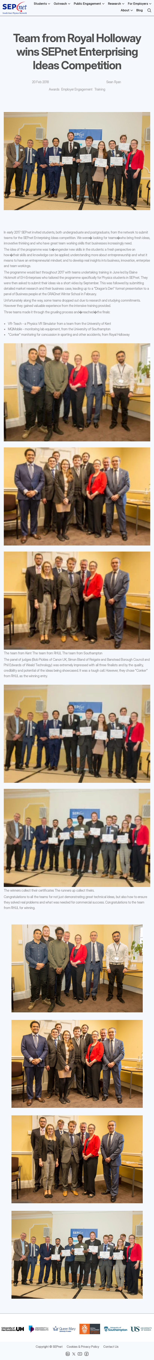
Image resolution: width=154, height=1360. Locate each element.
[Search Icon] (149, 10)
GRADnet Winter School (63, 294)
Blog (139, 10)
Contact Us (111, 1346)
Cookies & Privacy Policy (83, 1346)
